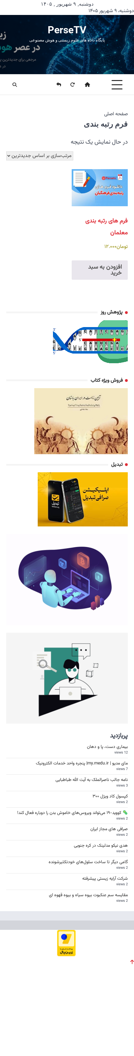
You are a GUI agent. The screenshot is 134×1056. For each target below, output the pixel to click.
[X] (15, 1037)
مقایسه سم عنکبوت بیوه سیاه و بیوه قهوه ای (88, 895)
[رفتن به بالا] (132, 962)
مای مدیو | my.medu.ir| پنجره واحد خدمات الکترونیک (82, 763)
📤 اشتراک (114, 1037)
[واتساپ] (59, 1037)
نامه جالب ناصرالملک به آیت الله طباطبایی (91, 780)
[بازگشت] (55, 84)
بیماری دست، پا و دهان (107, 747)
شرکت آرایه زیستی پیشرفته (105, 878)
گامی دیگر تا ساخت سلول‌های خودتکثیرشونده (88, 862)
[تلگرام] (37, 1037)
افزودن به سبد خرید (105, 270)
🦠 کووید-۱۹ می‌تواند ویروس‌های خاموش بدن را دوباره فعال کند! (72, 813)
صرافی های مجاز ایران (109, 829)
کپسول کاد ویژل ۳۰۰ (110, 796)
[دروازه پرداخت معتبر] (66, 954)
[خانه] (83, 84)
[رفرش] (68, 84)
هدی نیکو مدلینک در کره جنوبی (101, 845)
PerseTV (67, 30)
